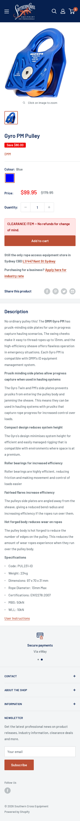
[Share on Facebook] (47, 291)
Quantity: (11, 207)
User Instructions (17, 618)
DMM (7, 154)
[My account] (63, 11)
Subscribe (19, 765)
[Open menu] (6, 11)
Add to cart (40, 241)
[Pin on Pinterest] (55, 291)
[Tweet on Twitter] (64, 291)
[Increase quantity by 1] (49, 207)
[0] (72, 11)
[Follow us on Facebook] (7, 790)
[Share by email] (72, 291)
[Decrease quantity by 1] (25, 207)
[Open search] (54, 11)
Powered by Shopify (17, 811)
